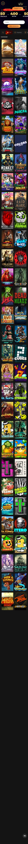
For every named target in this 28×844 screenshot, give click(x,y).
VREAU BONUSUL (14, 26)
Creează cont (17, 8)
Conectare (7, 8)
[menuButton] (3, 3)
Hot (10, 32)
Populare (19, 32)
